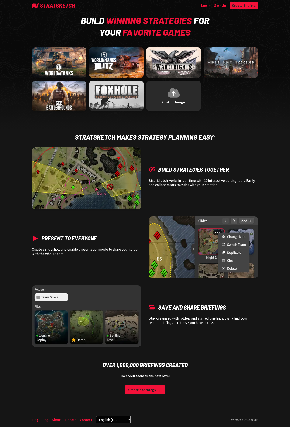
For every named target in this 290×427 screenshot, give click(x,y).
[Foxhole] (116, 96)
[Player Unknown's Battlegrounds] (59, 96)
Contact (86, 420)
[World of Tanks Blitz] (116, 62)
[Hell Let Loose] (231, 62)
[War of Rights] (173, 62)
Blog (44, 420)
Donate (70, 420)
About (57, 420)
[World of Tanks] (59, 62)
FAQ (35, 420)
